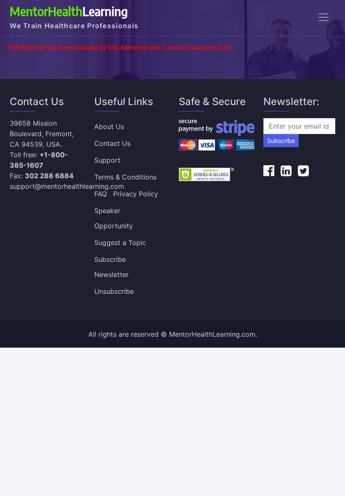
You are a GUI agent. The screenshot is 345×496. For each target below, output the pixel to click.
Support (107, 160)
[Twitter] (303, 170)
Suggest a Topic (120, 242)
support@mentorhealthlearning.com (67, 186)
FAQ (100, 194)
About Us (109, 126)
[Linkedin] (286, 170)
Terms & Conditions (125, 177)
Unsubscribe (114, 291)
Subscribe (281, 140)
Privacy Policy (135, 194)
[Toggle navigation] (323, 17)
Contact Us (112, 143)
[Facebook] (268, 170)
